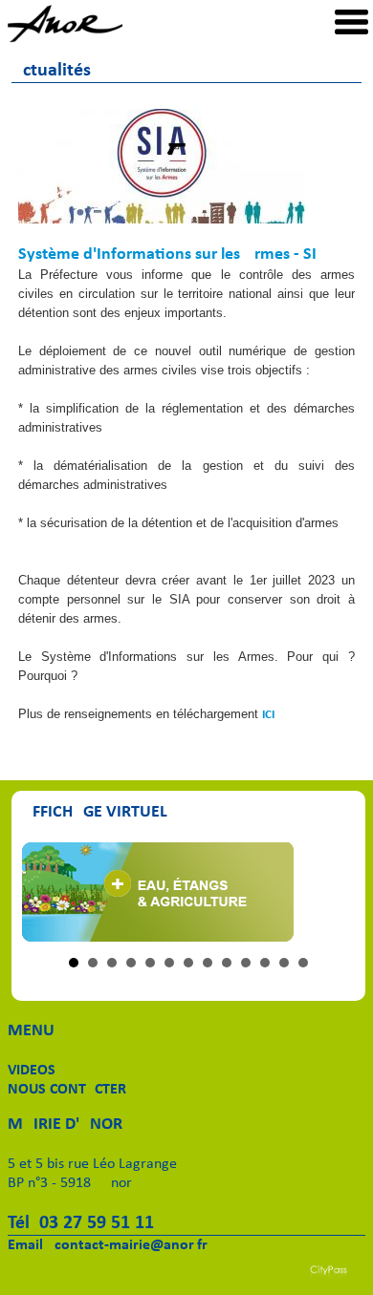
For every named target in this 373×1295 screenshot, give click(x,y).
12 (284, 962)
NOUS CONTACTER (67, 1089)
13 (303, 962)
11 (265, 962)
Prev (47, 892)
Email (25, 1245)
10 (246, 962)
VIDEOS (31, 1070)
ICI (268, 715)
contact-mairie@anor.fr (131, 1245)
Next (330, 892)
